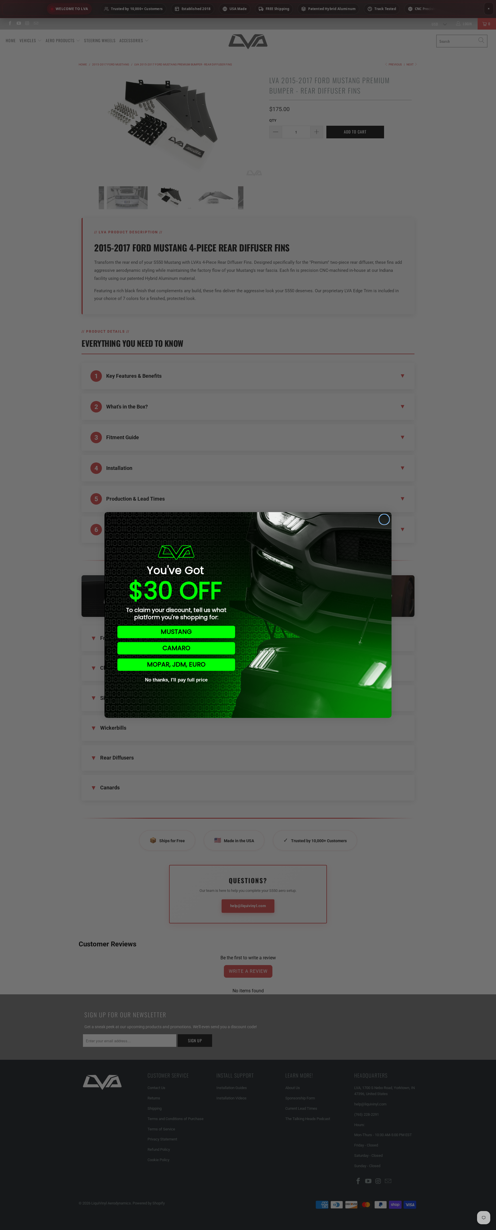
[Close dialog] (384, 519)
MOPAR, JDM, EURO (176, 664)
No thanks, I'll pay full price (176, 680)
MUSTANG (176, 631)
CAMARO (176, 648)
